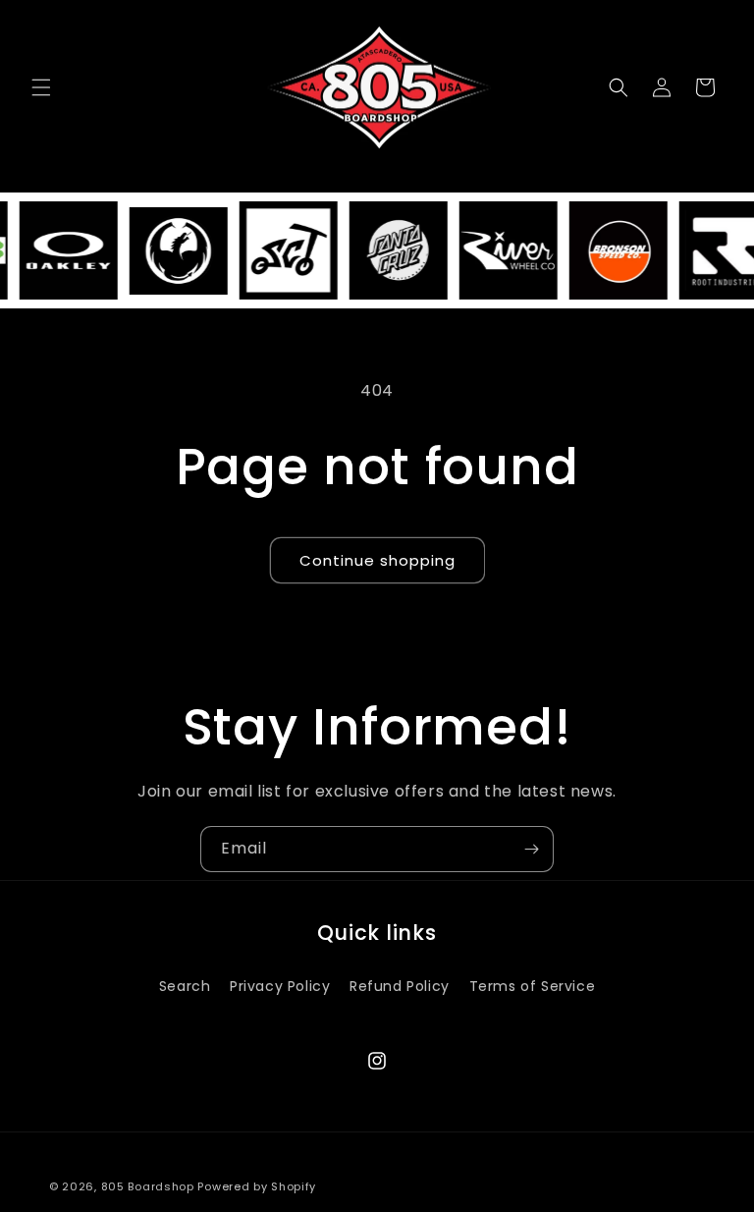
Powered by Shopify (256, 1186)
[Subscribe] (531, 849)
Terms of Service (532, 986)
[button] (41, 87)
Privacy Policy (280, 986)
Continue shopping (377, 560)
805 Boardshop (147, 1186)
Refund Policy (400, 986)
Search (185, 986)
